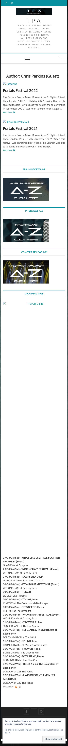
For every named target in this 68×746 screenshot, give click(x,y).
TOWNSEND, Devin (32, 576)
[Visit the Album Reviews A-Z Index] (26, 179)
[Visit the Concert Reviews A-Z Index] (26, 262)
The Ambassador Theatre (29, 580)
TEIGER (26, 591)
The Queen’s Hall (30, 652)
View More (10, 112)
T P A (33, 20)
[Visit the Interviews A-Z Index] (26, 220)
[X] (34, 708)
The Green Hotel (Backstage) (33, 603)
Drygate (23, 565)
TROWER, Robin (32, 622)
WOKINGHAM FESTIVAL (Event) (40, 569)
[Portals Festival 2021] (34, 122)
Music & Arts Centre (36, 644)
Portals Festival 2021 (20, 128)
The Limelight (23, 610)
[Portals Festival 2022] (34, 84)
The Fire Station (31, 625)
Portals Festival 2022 (20, 90)
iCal (20, 686)
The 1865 (30, 637)
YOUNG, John (30, 599)
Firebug (23, 595)
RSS (16, 686)
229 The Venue (25, 671)
